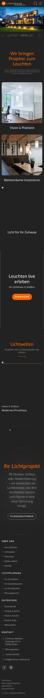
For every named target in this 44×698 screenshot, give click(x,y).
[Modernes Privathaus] (22, 382)
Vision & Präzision (22, 128)
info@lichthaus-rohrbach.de (17, 659)
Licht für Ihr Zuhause (22, 232)
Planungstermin (22, 516)
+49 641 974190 (12, 654)
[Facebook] (4, 667)
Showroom (22, 296)
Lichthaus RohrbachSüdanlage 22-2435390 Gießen (14, 641)
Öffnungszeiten (12, 649)
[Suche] (35, 3)
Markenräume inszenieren (22, 180)
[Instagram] (11, 667)
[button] (10, 430)
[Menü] (40, 3)
